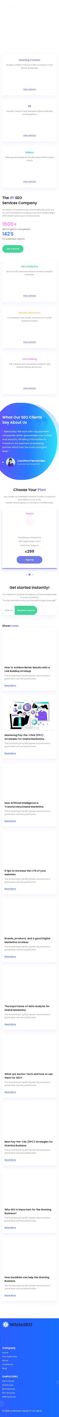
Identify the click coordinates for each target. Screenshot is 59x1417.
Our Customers (9, 1356)
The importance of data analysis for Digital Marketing (27, 1008)
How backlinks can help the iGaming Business (27, 1279)
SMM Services (9, 1396)
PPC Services (8, 1392)
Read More (10, 685)
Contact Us (7, 1364)
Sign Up (30, 559)
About (5, 1360)
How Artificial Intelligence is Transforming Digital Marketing (24, 804)
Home (5, 1352)
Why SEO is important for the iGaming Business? (28, 1211)
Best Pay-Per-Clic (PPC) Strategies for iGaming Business (29, 1143)
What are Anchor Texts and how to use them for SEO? (29, 1075)
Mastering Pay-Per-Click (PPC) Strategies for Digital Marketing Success (24, 736)
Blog (4, 1368)
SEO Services (8, 1388)
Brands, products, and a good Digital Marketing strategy (27, 940)
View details (29, 89)
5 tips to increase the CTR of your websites (25, 872)
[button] (3, 462)
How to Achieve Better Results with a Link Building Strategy (27, 669)
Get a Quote (13, 248)
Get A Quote (8, 1381)
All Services (7, 1385)
